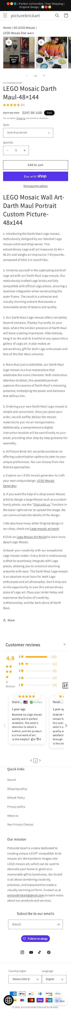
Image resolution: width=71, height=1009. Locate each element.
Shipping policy (17, 788)
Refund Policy (16, 797)
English (50, 979)
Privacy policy (16, 806)
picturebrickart (29, 1007)
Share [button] (11, 620)
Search (11, 779)
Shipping (20, 118)
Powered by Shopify (47, 1007)
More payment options (35, 185)
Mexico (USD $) (21, 979)
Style (6, 124)
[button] (5, 15)
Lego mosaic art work (44, 529)
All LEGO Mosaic (24, 28)
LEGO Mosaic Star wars (18, 33)
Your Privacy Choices (20, 824)
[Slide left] (27, 76)
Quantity (8, 142)
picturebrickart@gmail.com (25, 895)
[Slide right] (44, 76)
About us (12, 815)
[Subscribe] (58, 924)
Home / (8, 28)
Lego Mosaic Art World (32, 537)
